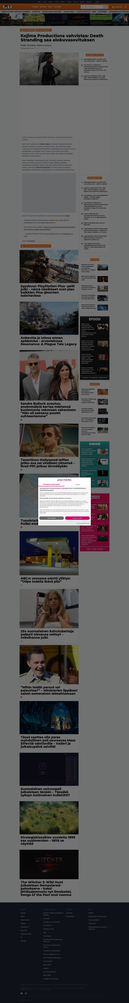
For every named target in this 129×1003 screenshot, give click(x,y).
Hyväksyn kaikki (77, 518)
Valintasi (77, 484)
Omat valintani (51, 518)
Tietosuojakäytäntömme (83, 523)
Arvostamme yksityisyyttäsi (51, 484)
